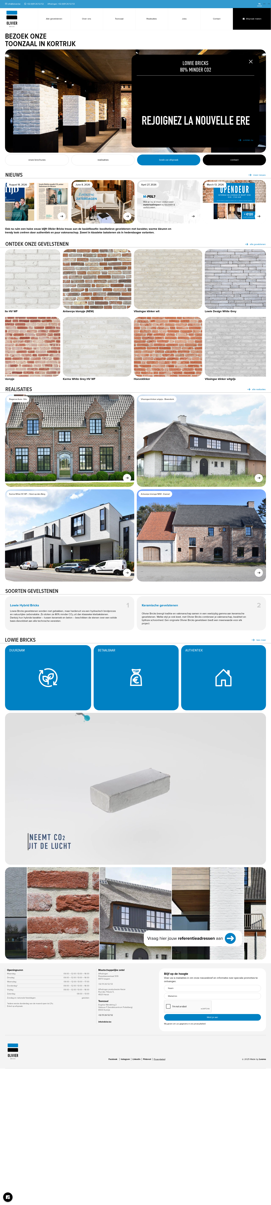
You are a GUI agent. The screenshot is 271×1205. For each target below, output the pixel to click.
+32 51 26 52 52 (105, 1015)
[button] (11, 913)
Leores (262, 1059)
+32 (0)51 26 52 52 (35, 4)
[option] (264, 4)
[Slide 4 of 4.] (135, 913)
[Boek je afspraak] (8, 1197)
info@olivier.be (14, 4)
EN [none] (264, 4)
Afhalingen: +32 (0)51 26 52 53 (61, 4)
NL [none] (259, 4)
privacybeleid (199, 1024)
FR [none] (269, 4)
